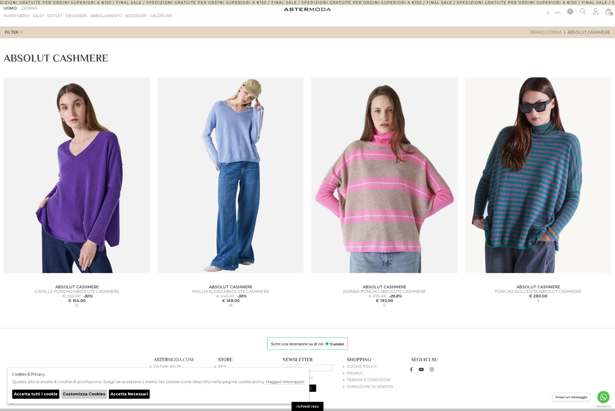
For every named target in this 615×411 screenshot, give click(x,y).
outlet (54, 16)
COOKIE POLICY (362, 366)
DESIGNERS (76, 16)
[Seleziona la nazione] (570, 11)
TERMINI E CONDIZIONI (369, 380)
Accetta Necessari (129, 394)
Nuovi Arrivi (17, 16)
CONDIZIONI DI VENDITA (370, 387)
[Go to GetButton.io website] (603, 406)
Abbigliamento (106, 16)
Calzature (161, 16)
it (547, 12)
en (557, 12)
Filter (12, 32)
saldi (38, 16)
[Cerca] (583, 11)
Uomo (10, 8)
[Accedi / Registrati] (596, 11)
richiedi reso (307, 406)
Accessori (136, 16)
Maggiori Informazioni (285, 381)
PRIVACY (355, 373)
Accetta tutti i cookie (36, 394)
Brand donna (546, 32)
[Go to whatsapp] (603, 397)
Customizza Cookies (84, 394)
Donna (29, 8)
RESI (222, 366)
